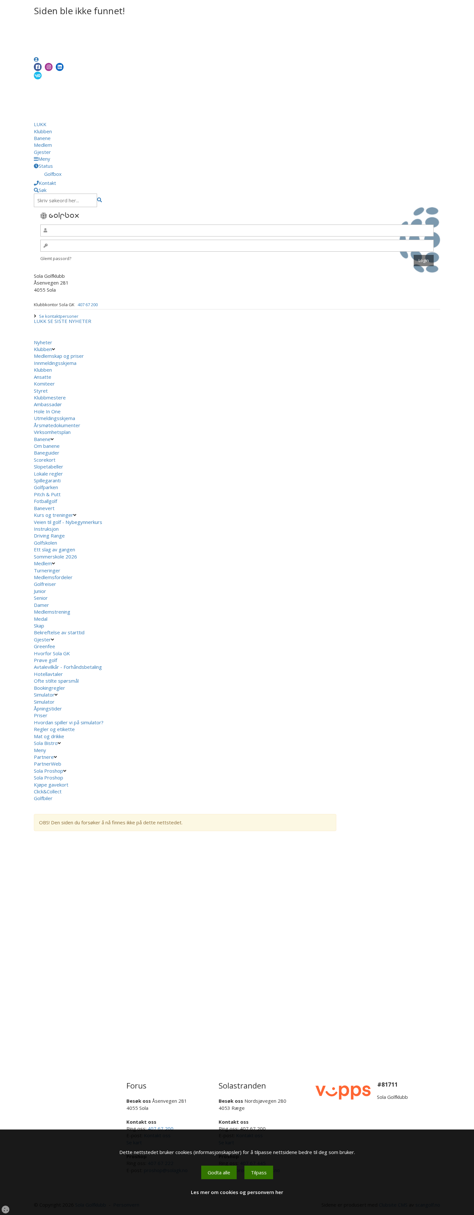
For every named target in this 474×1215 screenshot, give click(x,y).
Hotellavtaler (48, 674)
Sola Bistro (46, 743)
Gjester (42, 152)
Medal (40, 619)
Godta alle (219, 1172)
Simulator (44, 694)
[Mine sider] (36, 59)
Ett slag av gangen (54, 549)
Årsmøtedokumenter (57, 425)
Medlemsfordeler (53, 577)
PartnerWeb (48, 763)
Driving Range (49, 535)
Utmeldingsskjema (54, 418)
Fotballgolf (45, 501)
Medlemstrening (52, 611)
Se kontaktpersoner (58, 316)
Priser (40, 715)
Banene (42, 138)
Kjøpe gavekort (52, 784)
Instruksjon (46, 529)
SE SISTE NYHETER (69, 321)
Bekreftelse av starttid (59, 632)
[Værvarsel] (38, 75)
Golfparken (46, 487)
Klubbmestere (50, 397)
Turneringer (47, 570)
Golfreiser (45, 584)
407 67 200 (88, 304)
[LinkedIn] (60, 67)
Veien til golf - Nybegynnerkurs (68, 522)
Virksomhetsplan (53, 432)
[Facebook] (38, 67)
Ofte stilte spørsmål (56, 681)
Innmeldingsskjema (55, 363)
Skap (39, 625)
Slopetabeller (48, 466)
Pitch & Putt (47, 494)
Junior (40, 591)
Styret (41, 390)
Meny (40, 750)
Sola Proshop (48, 771)
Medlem (43, 145)
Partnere (44, 757)
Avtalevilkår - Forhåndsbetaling (68, 667)
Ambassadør (48, 404)
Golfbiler (43, 798)
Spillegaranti (47, 480)
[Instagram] (49, 67)
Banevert (44, 508)
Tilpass (259, 1172)
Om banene (47, 446)
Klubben (43, 131)
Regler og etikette (54, 729)
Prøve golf (46, 660)
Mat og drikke (49, 736)
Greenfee (44, 646)
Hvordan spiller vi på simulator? (69, 722)
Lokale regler (48, 473)
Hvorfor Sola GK (52, 653)
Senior (41, 598)
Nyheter (43, 342)
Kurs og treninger (53, 515)
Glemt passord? (55, 258)
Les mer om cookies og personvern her (237, 1192)
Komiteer (44, 383)
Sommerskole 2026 (55, 556)
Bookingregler (49, 688)
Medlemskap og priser (59, 356)
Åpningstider (48, 708)
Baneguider (46, 452)
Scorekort (44, 460)
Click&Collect (48, 791)
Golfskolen (45, 542)
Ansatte (42, 377)
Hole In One (47, 411)
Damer (41, 605)
